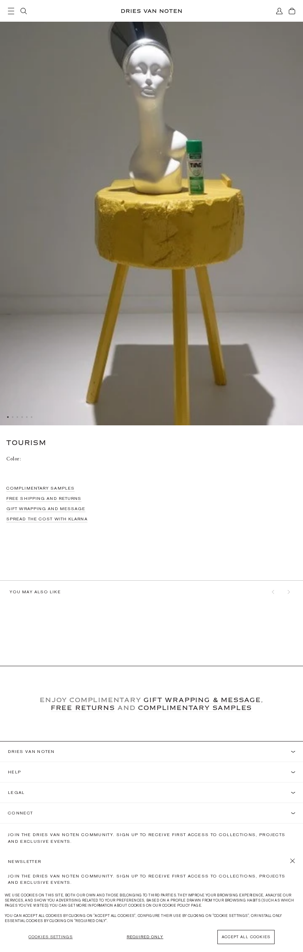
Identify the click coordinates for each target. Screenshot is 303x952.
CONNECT (20, 813)
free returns (83, 707)
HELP (14, 772)
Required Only (145, 936)
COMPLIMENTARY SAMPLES (40, 488)
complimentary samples (195, 707)
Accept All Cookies (246, 936)
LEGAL (16, 792)
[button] (273, 591)
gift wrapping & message (202, 700)
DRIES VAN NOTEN (31, 751)
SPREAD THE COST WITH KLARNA (47, 519)
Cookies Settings (50, 936)
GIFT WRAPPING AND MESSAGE (46, 508)
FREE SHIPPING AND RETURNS (44, 498)
